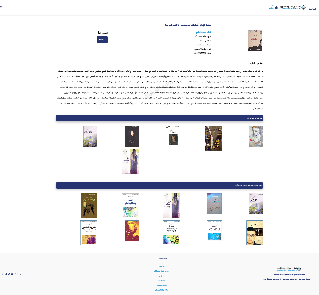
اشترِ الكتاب (102, 39)
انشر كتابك (161, 281)
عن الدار (161, 266)
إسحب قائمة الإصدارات (161, 271)
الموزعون (161, 276)
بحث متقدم (271, 7)
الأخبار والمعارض (161, 285)
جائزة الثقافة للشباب (161, 290)
